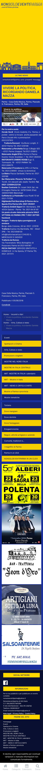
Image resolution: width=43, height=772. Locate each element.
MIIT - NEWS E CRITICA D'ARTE (18, 386)
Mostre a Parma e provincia (16, 391)
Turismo (7, 405)
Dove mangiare (10, 411)
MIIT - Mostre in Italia (13, 379)
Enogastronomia (11, 429)
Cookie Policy (30, 713)
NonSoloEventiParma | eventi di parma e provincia (21, 6)
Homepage (7, 722)
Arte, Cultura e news (13, 350)
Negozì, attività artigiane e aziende (19, 435)
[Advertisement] (21, 35)
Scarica (13, 229)
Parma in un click (11, 453)
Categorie (16, 769)
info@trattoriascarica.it (12, 234)
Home (5, 769)
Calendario (27, 769)
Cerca (37, 769)
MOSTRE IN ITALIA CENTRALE (17, 367)
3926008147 (14, 708)
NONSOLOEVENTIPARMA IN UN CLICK (21, 459)
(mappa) (19, 151)
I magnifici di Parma (12, 447)
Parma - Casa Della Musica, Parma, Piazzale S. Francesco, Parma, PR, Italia (21, 103)
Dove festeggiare (11, 423)
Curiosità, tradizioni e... (14, 441)
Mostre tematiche (11, 397)
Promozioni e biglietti (13, 356)
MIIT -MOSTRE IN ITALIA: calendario (19, 373)
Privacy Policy (18, 713)
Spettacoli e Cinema (13, 344)
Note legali (7, 713)
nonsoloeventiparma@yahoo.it (14, 698)
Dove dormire (10, 417)
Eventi (7, 338)
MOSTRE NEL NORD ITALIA (16, 361)
